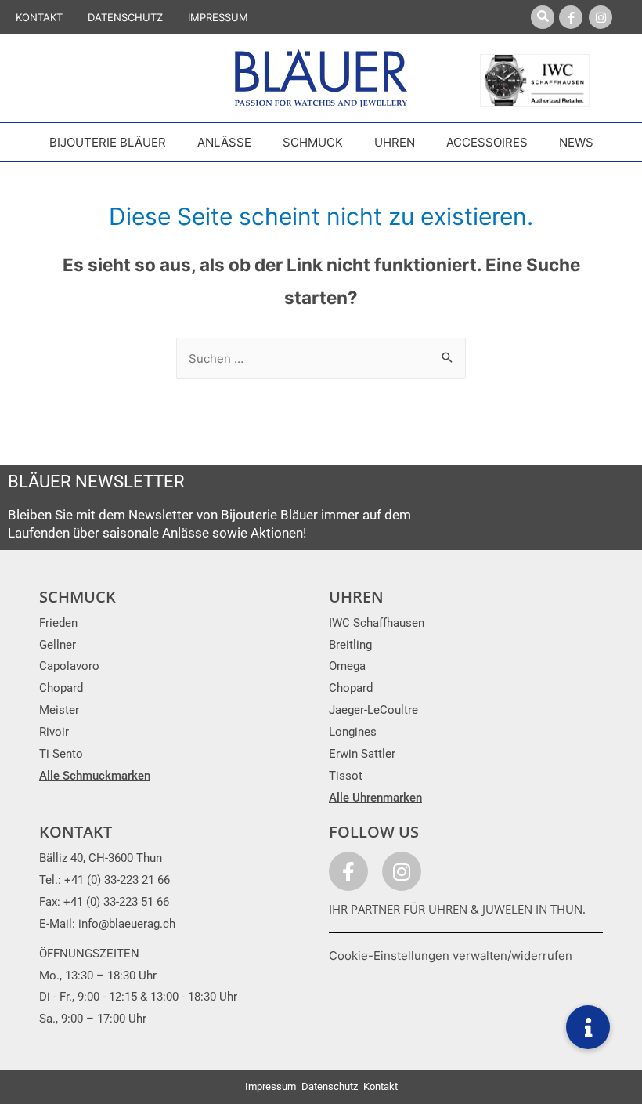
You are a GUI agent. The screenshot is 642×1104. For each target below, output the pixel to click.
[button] (588, 1027)
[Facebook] (570, 17)
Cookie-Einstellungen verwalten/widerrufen (450, 955)
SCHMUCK (77, 596)
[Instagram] (600, 17)
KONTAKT (39, 17)
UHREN (356, 596)
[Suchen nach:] (321, 358)
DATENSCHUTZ (125, 17)
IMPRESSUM (218, 17)
